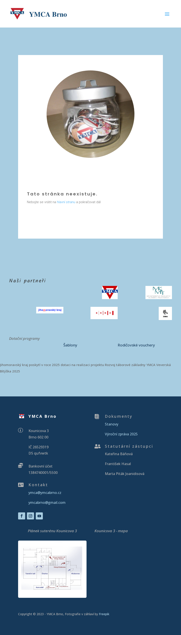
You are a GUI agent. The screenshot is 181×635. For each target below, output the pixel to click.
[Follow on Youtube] (39, 515)
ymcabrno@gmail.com (47, 502)
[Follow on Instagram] (30, 515)
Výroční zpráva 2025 (121, 434)
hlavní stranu (66, 202)
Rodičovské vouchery (136, 345)
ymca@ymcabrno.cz (44, 492)
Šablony (70, 345)
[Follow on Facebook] (21, 515)
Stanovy (111, 424)
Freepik (104, 614)
